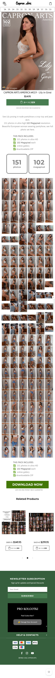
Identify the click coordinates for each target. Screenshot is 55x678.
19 (33, 9)
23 (17, 9)
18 (38, 9)
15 (46, 9)
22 (21, 9)
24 (13, 9)
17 (42, 9)
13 (50, 9)
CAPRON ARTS (23, 3)
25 (9, 9)
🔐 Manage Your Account (27, 622)
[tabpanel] (14, 531)
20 (29, 9)
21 (25, 9)
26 (5, 9)
